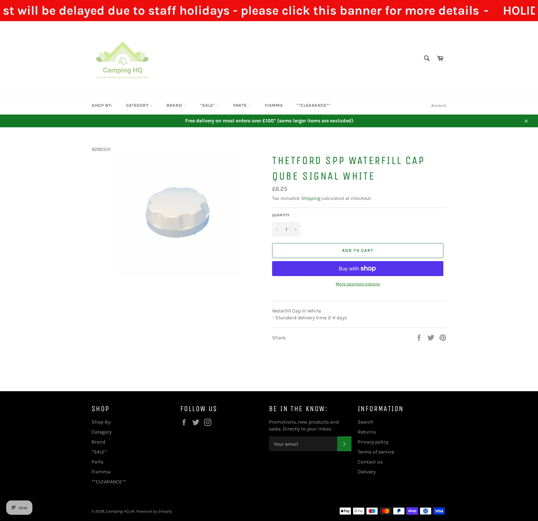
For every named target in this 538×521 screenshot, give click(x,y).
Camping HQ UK (120, 511)
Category (138, 105)
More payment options (358, 284)
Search (366, 422)
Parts (240, 105)
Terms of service (376, 452)
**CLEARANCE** (313, 105)
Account (438, 105)
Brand (175, 105)
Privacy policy (373, 442)
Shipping (310, 198)
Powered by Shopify (154, 511)
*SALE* (208, 105)
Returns (367, 432)
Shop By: (102, 105)
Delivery (366, 472)
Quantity (281, 215)
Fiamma (274, 105)
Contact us (370, 462)
